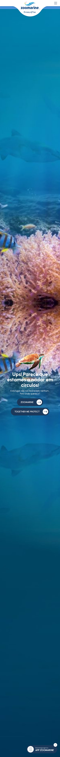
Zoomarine (27, 402)
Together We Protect (27, 411)
